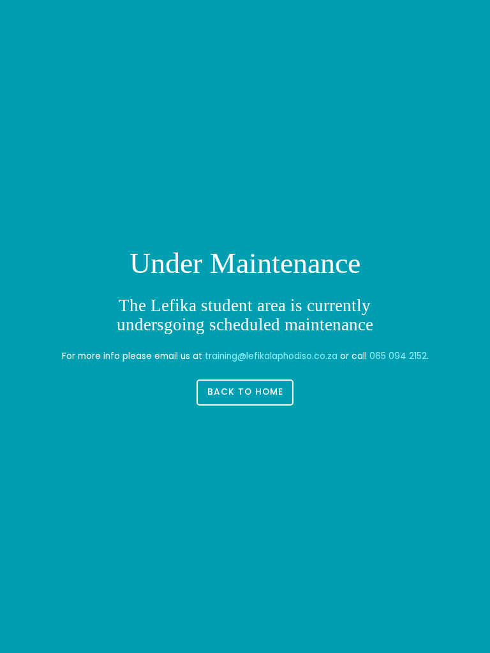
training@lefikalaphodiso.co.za (271, 356)
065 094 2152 (398, 356)
